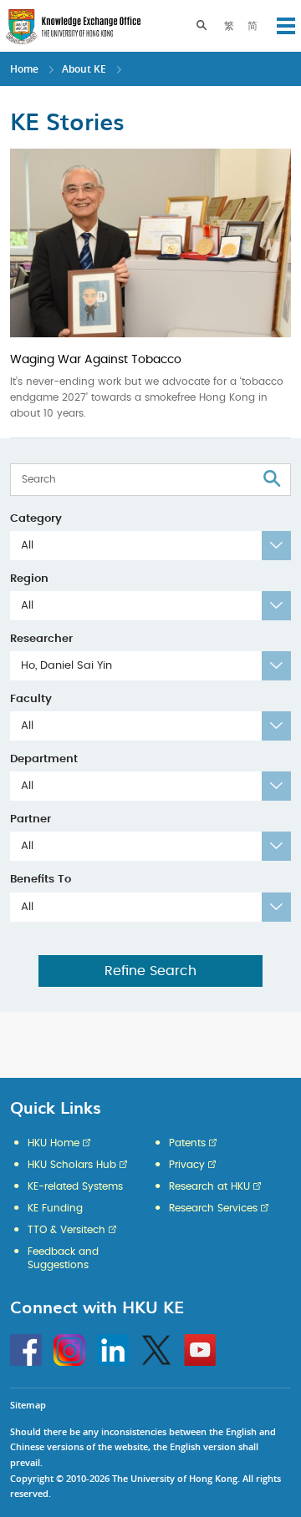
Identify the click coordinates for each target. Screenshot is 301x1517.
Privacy (187, 1165)
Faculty (31, 699)
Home (24, 69)
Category (36, 518)
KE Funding (55, 1208)
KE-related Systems (75, 1186)
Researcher (41, 639)
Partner (30, 819)
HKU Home (53, 1143)
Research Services (213, 1208)
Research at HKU (209, 1186)
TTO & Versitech (66, 1230)
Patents (187, 1143)
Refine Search (150, 971)
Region (29, 579)
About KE (85, 69)
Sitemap (28, 1404)
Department (44, 759)
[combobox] (150, 545)
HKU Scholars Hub (72, 1165)
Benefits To (40, 879)
